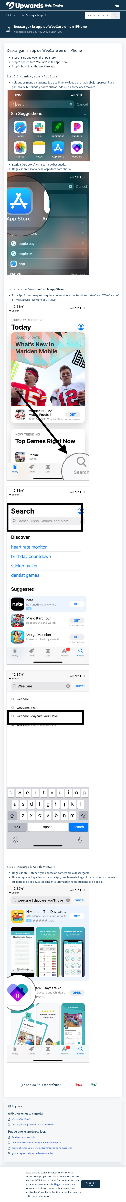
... (19, 15)
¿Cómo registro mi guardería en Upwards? (32, 1153)
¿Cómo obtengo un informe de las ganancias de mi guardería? (42, 1147)
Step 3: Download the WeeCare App (33, 66)
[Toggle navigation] (117, 5)
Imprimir (17, 1106)
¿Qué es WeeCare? (21, 1119)
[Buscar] (115, 15)
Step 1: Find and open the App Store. (34, 57)
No (80, 1085)
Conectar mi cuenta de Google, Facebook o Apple (36, 1142)
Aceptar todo (90, 1184)
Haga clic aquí (61, 1184)
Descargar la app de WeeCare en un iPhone (33, 1124)
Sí (95, 1085)
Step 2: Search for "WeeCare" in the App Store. (40, 62)
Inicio (9, 15)
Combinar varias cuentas (24, 1137)
